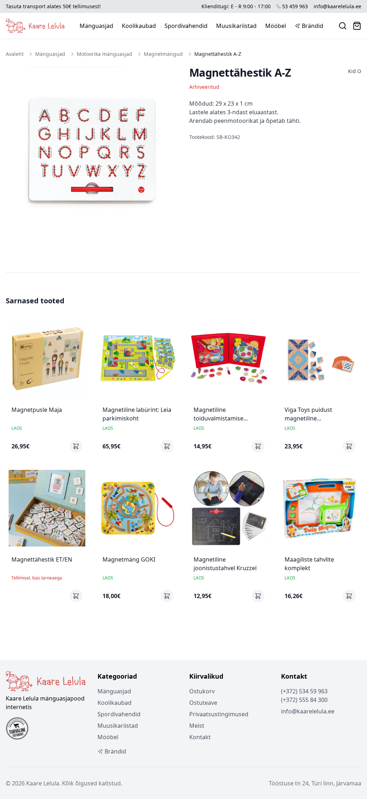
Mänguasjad (96, 26)
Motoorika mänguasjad (104, 53)
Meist (196, 726)
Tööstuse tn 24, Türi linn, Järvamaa (315, 783)
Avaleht (15, 53)
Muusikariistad (236, 26)
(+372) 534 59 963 (304, 691)
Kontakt (200, 737)
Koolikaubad (139, 26)
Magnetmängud (163, 53)
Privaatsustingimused (218, 714)
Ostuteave (203, 703)
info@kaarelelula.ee (337, 6)
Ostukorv (202, 691)
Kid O (354, 71)
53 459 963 (295, 6)
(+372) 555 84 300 (304, 700)
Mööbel (275, 26)
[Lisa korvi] (76, 446)
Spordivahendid (186, 26)
